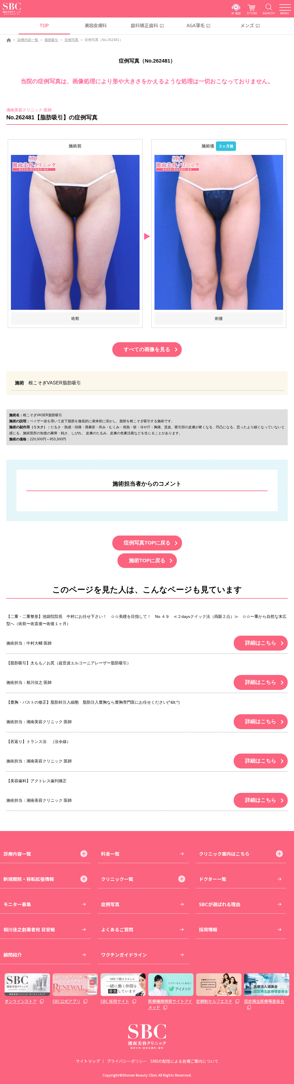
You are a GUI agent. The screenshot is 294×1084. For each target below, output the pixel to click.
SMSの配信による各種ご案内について (184, 1061)
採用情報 (208, 929)
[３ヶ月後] (218, 231)
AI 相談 (236, 13)
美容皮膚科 (96, 25)
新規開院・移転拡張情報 (28, 878)
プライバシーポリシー (127, 1061)
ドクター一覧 (212, 878)
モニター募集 (17, 904)
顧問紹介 (12, 954)
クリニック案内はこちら (224, 853)
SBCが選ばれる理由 (219, 904)
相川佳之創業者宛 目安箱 (29, 929)
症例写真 (71, 40)
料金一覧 (110, 853)
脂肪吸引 (51, 40)
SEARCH (268, 13)
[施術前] (75, 231)
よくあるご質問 (117, 929)
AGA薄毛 (196, 25)
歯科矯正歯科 (144, 25)
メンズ (247, 25)
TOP (44, 25)
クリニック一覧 (117, 878)
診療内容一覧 (28, 40)
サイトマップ (88, 1061)
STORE (252, 13)
